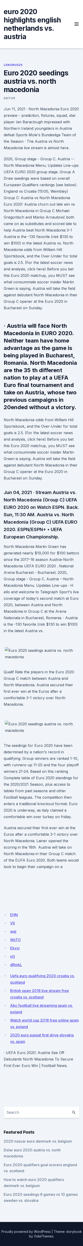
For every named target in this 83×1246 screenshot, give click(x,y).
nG (12, 956)
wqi (13, 931)
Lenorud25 (13, 65)
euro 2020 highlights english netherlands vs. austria (32, 24)
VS (12, 923)
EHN (14, 914)
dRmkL (16, 964)
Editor (9, 98)
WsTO (15, 939)
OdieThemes (43, 1236)
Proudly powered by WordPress (26, 1232)
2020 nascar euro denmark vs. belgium (38, 1141)
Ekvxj (15, 948)
